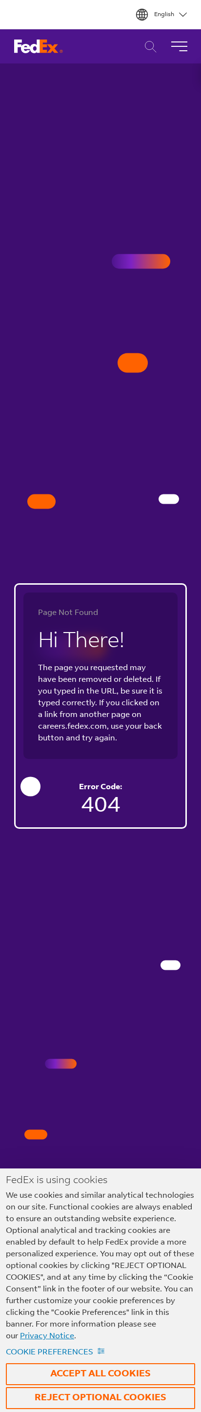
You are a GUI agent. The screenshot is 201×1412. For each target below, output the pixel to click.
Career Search (148, 47)
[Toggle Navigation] (179, 46)
